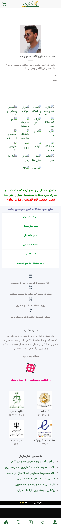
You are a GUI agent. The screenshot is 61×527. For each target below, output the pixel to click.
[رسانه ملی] (49, 134)
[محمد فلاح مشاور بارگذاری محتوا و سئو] (30, 39)
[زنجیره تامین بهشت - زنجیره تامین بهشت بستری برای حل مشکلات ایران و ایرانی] (30, 4)
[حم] (12, 122)
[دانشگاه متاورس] (24, 134)
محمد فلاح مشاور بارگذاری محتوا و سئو (37, 56)
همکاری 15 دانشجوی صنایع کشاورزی (35, 479)
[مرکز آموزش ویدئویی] (24, 110)
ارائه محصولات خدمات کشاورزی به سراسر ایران (30, 467)
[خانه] (24, 171)
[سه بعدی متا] (36, 159)
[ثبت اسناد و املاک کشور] (36, 110)
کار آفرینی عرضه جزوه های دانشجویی (35, 484)
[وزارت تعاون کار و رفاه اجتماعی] (49, 110)
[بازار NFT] (24, 146)
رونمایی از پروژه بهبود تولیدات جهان (36, 490)
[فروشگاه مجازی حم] (49, 146)
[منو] (55, 4)
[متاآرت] (12, 159)
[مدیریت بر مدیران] (24, 122)
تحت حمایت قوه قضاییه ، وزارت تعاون (30, 199)
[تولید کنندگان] (36, 122)
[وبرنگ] (36, 171)
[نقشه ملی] (49, 159)
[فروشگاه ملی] (49, 122)
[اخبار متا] (36, 134)
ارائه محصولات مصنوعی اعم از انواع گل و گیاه (31, 473)
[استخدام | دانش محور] (12, 134)
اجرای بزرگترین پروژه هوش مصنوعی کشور (33, 461)
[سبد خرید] (4, 4)
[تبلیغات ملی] (36, 146)
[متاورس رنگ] (12, 146)
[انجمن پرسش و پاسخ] (12, 110)
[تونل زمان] (24, 159)
